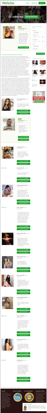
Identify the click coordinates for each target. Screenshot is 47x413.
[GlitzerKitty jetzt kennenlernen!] (7, 173)
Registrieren (42, 3)
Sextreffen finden (23, 113)
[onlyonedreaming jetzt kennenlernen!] (7, 303)
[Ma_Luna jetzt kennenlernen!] (35, 82)
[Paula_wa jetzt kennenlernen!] (7, 213)
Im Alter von (35, 35)
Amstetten (19, 100)
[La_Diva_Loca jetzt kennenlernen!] (7, 345)
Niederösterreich (13, 387)
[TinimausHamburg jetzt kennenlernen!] (7, 191)
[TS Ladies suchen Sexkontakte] (8, 3)
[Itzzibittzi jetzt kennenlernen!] (7, 365)
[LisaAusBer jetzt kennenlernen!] (7, 152)
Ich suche (34, 30)
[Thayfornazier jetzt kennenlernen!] (7, 262)
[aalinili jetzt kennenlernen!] (43, 72)
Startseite (28, 3)
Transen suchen (41, 53)
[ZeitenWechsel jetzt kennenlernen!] (35, 62)
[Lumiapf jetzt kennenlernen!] (43, 62)
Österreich (7, 387)
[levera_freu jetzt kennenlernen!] (7, 281)
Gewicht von (35, 39)
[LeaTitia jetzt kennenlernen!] (9, 124)
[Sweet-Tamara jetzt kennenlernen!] (7, 239)
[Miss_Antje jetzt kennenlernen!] (7, 321)
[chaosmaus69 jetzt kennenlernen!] (7, 104)
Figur (34, 44)
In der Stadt (35, 48)
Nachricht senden (23, 47)
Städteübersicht (34, 3)
